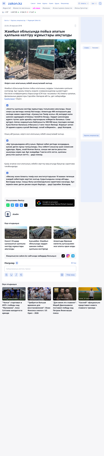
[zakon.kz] (15, 3)
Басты (6, 20)
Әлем (39, 3)
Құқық (57, 3)
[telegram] (12, 205)
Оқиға (51, 3)
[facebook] (17, 205)
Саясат (33, 3)
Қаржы (44, 3)
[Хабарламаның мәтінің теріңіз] (40, 269)
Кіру (74, 263)
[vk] (21, 205)
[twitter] (26, 205)
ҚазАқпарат (9, 99)
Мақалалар (65, 3)
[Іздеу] (100, 3)
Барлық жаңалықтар (18, 20)
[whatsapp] (8, 205)
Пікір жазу (71, 275)
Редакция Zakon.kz (34, 20)
